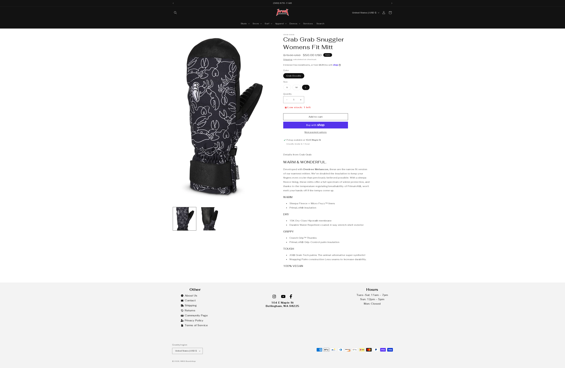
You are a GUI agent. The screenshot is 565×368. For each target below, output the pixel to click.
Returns (190, 310)
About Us (191, 295)
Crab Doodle (293, 75)
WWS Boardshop (188, 361)
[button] (175, 12)
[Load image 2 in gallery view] (209, 218)
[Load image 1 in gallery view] (184, 218)
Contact (190, 300)
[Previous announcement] (173, 3)
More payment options (316, 132)
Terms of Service (196, 325)
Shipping (287, 59)
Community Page (196, 315)
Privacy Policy (194, 320)
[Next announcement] (392, 3)
